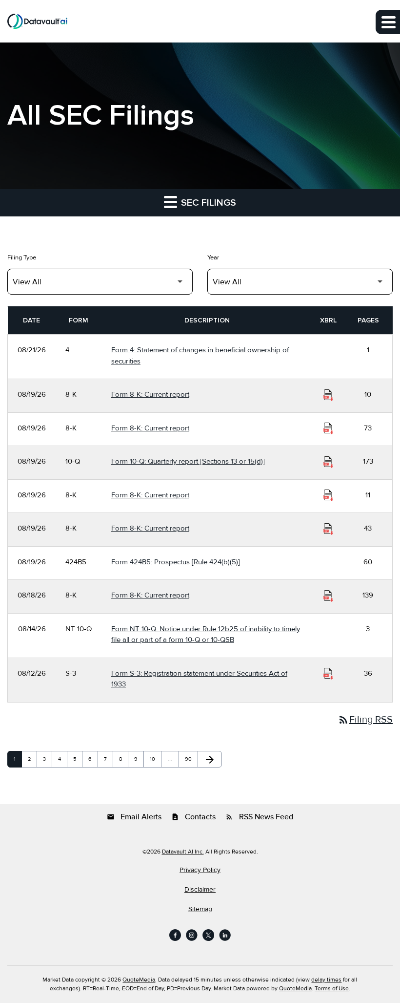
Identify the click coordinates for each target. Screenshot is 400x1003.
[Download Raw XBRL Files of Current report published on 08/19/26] (328, 395)
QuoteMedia (138, 979)
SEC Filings (207, 203)
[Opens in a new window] (175, 935)
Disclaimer (200, 889)
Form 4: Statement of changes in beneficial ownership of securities (200, 355)
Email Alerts (134, 817)
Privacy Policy (200, 870)
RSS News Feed (259, 817)
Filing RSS (365, 720)
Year (213, 257)
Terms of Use (332, 988)
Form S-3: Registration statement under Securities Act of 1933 (199, 679)
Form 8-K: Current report (150, 394)
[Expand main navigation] (388, 22)
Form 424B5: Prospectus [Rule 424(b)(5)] (175, 561)
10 (155, 759)
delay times (326, 979)
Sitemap (200, 909)
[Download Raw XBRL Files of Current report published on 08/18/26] (328, 595)
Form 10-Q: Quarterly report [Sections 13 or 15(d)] (188, 461)
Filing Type (21, 257)
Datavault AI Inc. (183, 851)
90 (190, 759)
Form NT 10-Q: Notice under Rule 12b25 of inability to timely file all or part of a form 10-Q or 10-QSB (205, 634)
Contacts (193, 817)
